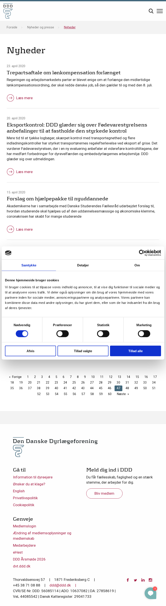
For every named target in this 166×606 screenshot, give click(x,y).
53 (47, 394)
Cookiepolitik (23, 505)
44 (92, 388)
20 (30, 382)
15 (137, 377)
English (19, 491)
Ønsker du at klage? (29, 484)
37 (30, 388)
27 (92, 382)
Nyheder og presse (40, 27)
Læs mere (24, 98)
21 (38, 382)
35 (12, 388)
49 (136, 388)
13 (119, 377)
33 (145, 382)
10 (93, 377)
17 (155, 377)
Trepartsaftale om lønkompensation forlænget (64, 72)
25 (74, 382)
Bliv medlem (104, 493)
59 (101, 394)
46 (109, 388)
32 (136, 382)
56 (74, 394)
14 (128, 377)
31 (127, 382)
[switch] (62, 333)
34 (154, 382)
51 (154, 388)
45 (100, 388)
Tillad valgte (83, 351)
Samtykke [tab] (28, 265)
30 (118, 382)
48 (127, 388)
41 (65, 388)
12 (110, 377)
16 (146, 377)
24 (65, 382)
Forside (12, 27)
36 (21, 388)
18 (12, 382)
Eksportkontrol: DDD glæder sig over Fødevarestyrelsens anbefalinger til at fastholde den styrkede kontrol (77, 128)
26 (83, 382)
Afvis (30, 351)
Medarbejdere (24, 545)
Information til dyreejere (33, 477)
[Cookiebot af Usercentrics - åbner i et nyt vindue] (142, 253)
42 (74, 388)
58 (92, 394)
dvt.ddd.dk (21, 566)
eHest (18, 552)
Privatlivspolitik (25, 498)
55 (65, 394)
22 (47, 382)
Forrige (17, 377)
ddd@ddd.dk (60, 585)
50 (145, 388)
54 (56, 394)
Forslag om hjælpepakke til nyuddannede (57, 198)
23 (56, 382)
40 (56, 388)
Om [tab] (137, 265)
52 (39, 394)
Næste (121, 394)
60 (110, 394)
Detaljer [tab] (83, 265)
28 (100, 382)
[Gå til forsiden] (8, 11)
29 (109, 382)
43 (83, 388)
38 (38, 388)
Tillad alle (135, 351)
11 (102, 377)
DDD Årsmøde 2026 (29, 559)
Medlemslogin (24, 526)
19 (21, 382)
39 (47, 388)
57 (83, 394)
